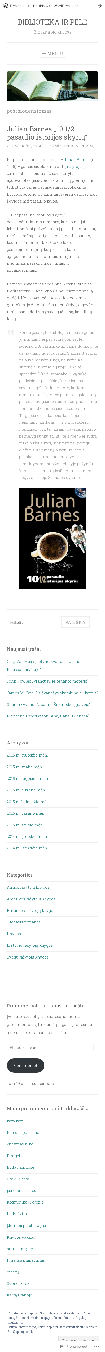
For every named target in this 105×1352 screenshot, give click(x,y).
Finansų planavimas (26, 1260)
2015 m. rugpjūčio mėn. (28, 778)
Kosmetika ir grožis (25, 1202)
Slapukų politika (23, 1331)
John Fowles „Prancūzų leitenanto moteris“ (47, 681)
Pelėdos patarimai (24, 1132)
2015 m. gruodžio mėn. (27, 755)
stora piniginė (20, 1248)
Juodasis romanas (24, 921)
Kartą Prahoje (19, 1294)
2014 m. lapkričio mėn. (27, 847)
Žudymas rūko (20, 1143)
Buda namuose (20, 1167)
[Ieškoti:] (34, 622)
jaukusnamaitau (21, 1190)
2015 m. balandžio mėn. (28, 801)
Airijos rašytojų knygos (28, 887)
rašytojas (75, 166)
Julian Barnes (77, 159)
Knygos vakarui (21, 1237)
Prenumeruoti (25, 1065)
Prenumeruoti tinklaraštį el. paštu (46, 1006)
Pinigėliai (16, 1155)
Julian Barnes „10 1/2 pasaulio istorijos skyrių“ (47, 132)
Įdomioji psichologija (26, 1225)
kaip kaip (15, 1120)
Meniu (55, 53)
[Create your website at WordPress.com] (52, 6)
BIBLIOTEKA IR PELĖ (52, 21)
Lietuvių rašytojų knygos (30, 945)
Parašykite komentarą (70, 146)
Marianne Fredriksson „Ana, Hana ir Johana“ (48, 715)
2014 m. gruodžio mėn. (27, 836)
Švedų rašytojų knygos (28, 957)
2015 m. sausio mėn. (25, 824)
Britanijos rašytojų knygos (31, 910)
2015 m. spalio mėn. (25, 766)
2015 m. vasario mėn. (26, 813)
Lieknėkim (17, 1213)
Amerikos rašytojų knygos (31, 898)
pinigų (13, 1271)
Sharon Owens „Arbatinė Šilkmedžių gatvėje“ (48, 704)
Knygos (14, 933)
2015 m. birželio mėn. (26, 789)
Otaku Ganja (18, 1178)
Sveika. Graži (19, 1283)
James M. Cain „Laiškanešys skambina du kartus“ (52, 692)
